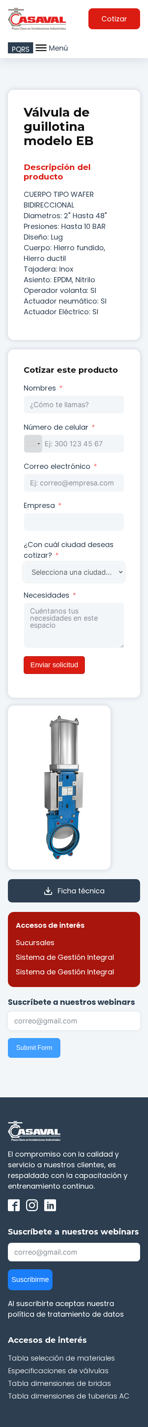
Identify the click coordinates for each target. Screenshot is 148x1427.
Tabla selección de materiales (61, 1358)
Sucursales (35, 943)
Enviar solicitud (54, 665)
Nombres (40, 388)
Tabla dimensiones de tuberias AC (68, 1396)
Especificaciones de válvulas (58, 1371)
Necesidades (46, 595)
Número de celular (56, 427)
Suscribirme (30, 1280)
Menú (58, 48)
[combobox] (33, 444)
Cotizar (114, 19)
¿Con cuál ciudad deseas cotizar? (69, 550)
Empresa (39, 505)
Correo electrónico (57, 466)
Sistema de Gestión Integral (65, 957)
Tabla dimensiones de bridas (59, 1383)
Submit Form (34, 1047)
